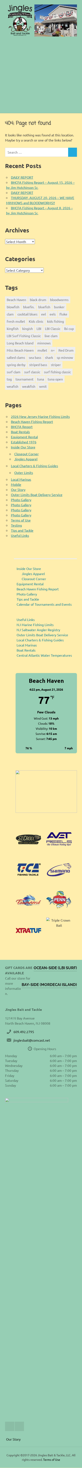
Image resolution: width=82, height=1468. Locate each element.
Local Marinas (21, 479)
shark (49, 357)
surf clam (13, 372)
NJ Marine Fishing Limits (35, 624)
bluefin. (28, 307)
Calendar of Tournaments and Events (44, 604)
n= (53, 350)
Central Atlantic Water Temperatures (44, 655)
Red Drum (66, 350)
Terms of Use (21, 520)
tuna (40, 379)
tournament (24, 379)
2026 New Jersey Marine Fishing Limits (40, 416)
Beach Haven (16, 299)
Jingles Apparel (25, 459)
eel (43, 314)
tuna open (55, 379)
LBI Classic (52, 328)
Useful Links (20, 535)
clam (10, 314)
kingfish (13, 328)
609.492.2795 (23, 1032)
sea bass (35, 357)
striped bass (38, 364)
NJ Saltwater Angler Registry (38, 630)
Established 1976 (23, 442)
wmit (43, 386)
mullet (42, 350)
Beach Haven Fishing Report (32, 421)
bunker (59, 307)
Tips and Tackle (22, 530)
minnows (44, 343)
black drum (38, 299)
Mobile (16, 484)
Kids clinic (36, 321)
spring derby (16, 364)
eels (53, 314)
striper (56, 364)
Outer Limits (23, 472)
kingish (27, 328)
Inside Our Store (23, 447)
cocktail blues (27, 314)
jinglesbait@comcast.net (31, 1040)
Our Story (18, 489)
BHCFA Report (22, 426)
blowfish (13, 307)
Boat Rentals (20, 432)
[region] (46, 791)
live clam (51, 336)
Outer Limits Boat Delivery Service (36, 494)
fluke (63, 314)
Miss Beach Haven (20, 350)
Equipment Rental (24, 437)
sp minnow (65, 357)
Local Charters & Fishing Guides (34, 466)
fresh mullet (16, 321)
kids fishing (55, 321)
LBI (39, 328)
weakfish (28, 386)
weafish (12, 386)
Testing (16, 525)
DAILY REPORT (22, 177)
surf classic (32, 372)
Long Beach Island (20, 343)
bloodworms (59, 299)
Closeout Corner (26, 454)
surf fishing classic (57, 372)
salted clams (16, 357)
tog (9, 379)
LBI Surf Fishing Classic (24, 336)
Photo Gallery (21, 500)
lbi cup (69, 328)
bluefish (44, 307)
